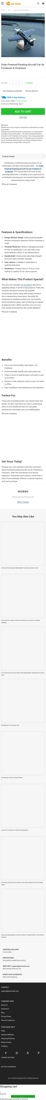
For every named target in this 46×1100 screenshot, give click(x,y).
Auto (9, 10)
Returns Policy (6, 1042)
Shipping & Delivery (8, 1038)
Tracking (4, 1046)
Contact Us (5, 1009)
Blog (2, 1013)
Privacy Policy (6, 1016)
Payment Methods (7, 1035)
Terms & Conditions (8, 1020)
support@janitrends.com (10, 991)
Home (3, 10)
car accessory (26, 285)
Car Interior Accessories (21, 10)
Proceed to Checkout (23, 1096)
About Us (4, 1005)
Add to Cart (23, 111)
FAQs (3, 1031)
